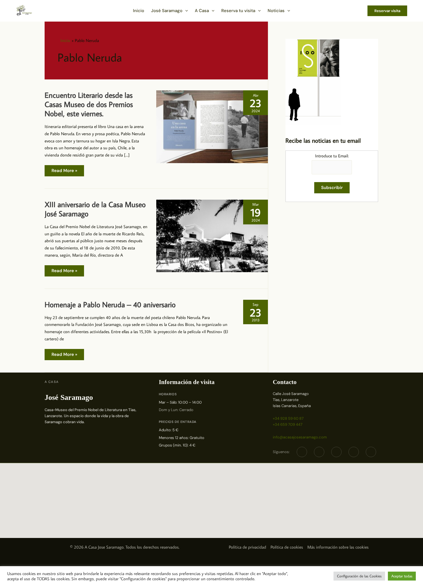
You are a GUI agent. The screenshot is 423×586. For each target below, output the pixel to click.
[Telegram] (336, 452)
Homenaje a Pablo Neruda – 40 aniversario (110, 304)
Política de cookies (286, 547)
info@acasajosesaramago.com (300, 437)
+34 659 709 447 (287, 424)
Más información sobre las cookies (338, 547)
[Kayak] (371, 452)
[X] (319, 452)
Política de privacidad (247, 547)
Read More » (64, 171)
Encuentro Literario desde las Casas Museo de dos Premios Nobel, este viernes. (89, 104)
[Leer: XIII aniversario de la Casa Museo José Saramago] (212, 235)
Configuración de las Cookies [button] (359, 576)
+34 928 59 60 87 (288, 418)
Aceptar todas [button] (401, 576)
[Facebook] (302, 452)
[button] (185, 10)
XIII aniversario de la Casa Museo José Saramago (95, 208)
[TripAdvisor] (353, 452)
